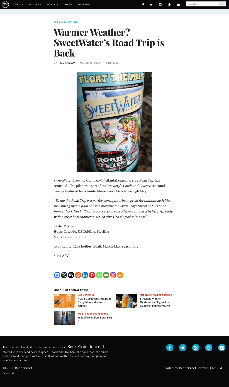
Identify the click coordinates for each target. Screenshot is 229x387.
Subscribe (83, 4)
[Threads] (71, 275)
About (68, 4)
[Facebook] (57, 275)
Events (51, 4)
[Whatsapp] (99, 275)
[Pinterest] (92, 275)
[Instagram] (113, 275)
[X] (64, 275)
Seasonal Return (65, 22)
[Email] (106, 275)
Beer (17, 4)
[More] (120, 275)
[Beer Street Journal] (6, 4)
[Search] (222, 3)
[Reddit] (78, 275)
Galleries (35, 4)
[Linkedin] (85, 275)
